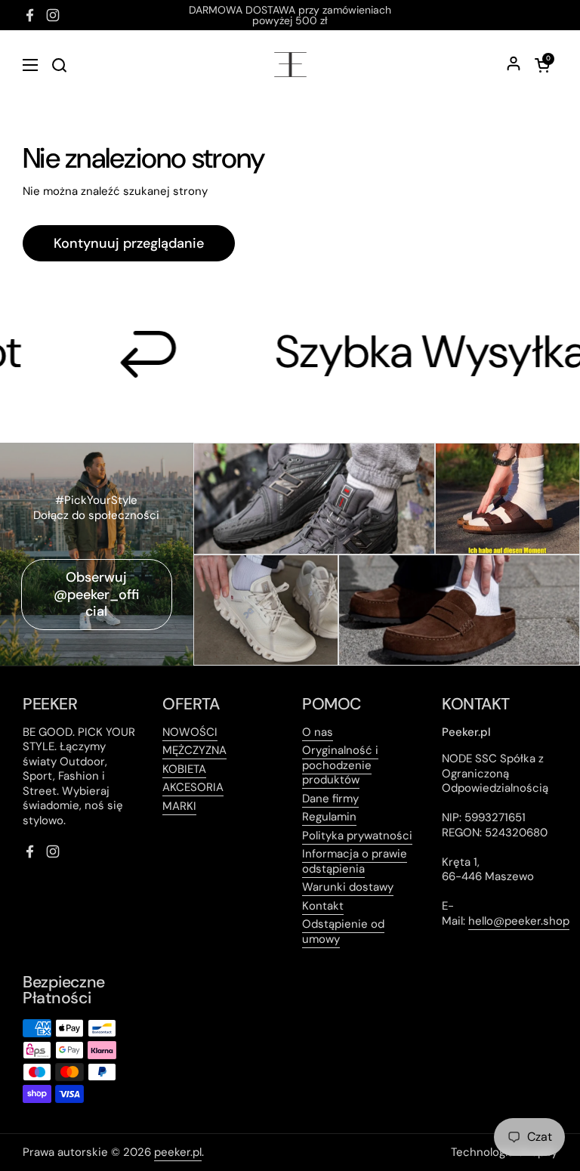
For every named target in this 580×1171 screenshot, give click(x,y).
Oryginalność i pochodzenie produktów (340, 765)
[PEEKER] (290, 65)
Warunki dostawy (347, 886)
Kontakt (323, 905)
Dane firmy (330, 798)
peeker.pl (178, 1152)
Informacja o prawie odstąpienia (354, 861)
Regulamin (329, 816)
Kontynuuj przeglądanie (129, 243)
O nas (317, 732)
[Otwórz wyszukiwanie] (59, 65)
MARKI (179, 806)
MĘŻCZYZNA (194, 750)
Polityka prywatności (357, 835)
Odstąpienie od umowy (343, 931)
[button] (542, 65)
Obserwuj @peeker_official (96, 594)
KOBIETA (184, 769)
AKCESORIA (193, 787)
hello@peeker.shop (518, 920)
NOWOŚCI (190, 732)
